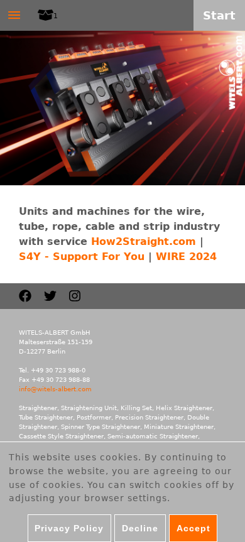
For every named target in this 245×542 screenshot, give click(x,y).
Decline (140, 528)
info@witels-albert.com (55, 389)
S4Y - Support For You (81, 257)
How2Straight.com (143, 241)
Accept (193, 528)
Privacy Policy (69, 528)
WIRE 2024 (186, 257)
